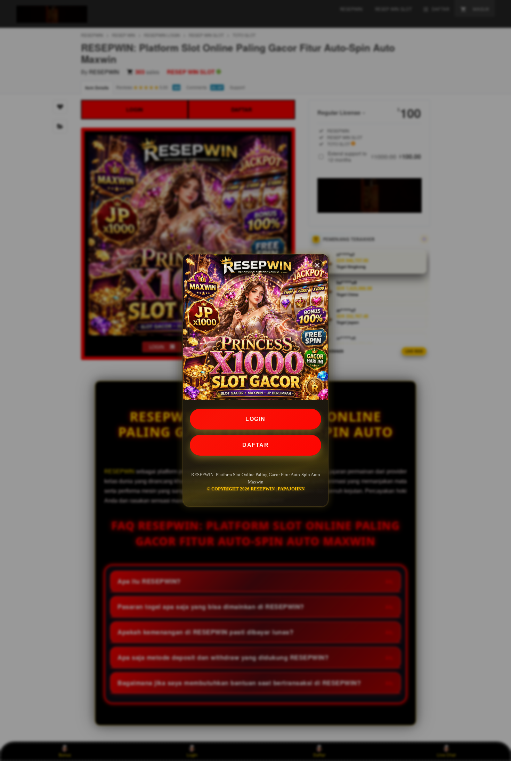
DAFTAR (255, 445)
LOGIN (255, 419)
